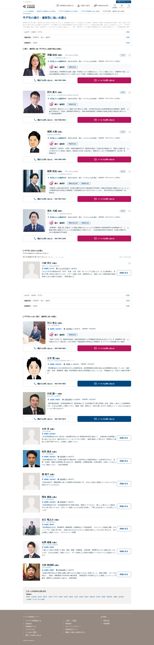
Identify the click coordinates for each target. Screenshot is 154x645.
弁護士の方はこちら (123, 1)
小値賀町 (29, 599)
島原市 (40, 597)
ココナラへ (28, 2)
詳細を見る (124, 273)
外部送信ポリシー (71, 629)
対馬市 (66, 597)
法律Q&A (28, 623)
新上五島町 (41, 599)
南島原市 (92, 597)
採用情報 (106, 623)
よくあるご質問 (30, 632)
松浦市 (61, 597)
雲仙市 (87, 597)
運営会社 (106, 621)
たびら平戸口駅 (63, 268)
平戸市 (52, 61)
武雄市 (58, 399)
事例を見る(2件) (73, 183)
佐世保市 (58, 329)
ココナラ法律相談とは (33, 621)
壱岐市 (71, 597)
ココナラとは (30, 629)
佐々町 (35, 599)
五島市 (76, 597)
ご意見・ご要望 (70, 621)
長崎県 (46, 268)
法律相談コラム (30, 626)
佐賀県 (52, 399)
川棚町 (115, 597)
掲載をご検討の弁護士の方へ (75, 632)
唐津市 (52, 524)
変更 (128, 32)
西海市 (81, 597)
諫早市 (45, 597)
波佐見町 (121, 597)
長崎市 (28, 597)
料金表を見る (72, 67)
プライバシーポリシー (73, 626)
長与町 (98, 597)
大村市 (50, 597)
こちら (61, 257)
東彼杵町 (109, 597)
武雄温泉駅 (68, 399)
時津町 (103, 597)
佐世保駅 (69, 329)
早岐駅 (68, 364)
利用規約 (68, 623)
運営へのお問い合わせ (33, 635)
